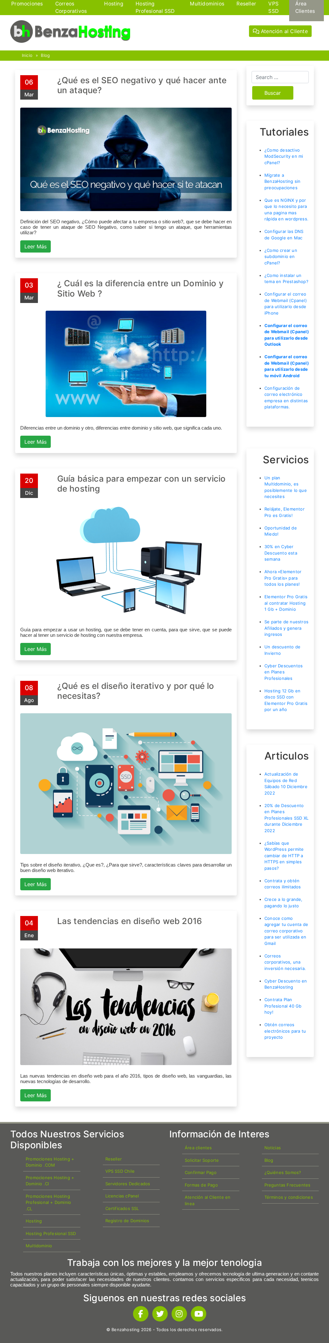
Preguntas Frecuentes (287, 1184)
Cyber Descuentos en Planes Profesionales (283, 672)
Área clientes (198, 1147)
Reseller (113, 1158)
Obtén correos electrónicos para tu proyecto (285, 1031)
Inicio (27, 55)
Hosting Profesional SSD (51, 1233)
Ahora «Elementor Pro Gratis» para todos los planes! (282, 578)
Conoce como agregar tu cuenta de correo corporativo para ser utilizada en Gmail (286, 931)
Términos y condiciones (288, 1197)
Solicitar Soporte (202, 1160)
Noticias (272, 1147)
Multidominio (39, 1245)
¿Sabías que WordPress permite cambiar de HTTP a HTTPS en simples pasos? (284, 855)
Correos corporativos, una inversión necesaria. (285, 962)
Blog (45, 55)
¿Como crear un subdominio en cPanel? (280, 256)
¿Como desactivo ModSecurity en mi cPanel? (283, 156)
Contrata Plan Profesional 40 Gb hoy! (282, 1006)
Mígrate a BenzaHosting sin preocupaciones (282, 181)
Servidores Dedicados (127, 1183)
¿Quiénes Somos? (282, 1172)
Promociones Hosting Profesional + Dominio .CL (48, 1202)
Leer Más (35, 246)
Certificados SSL (122, 1208)
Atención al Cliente (283, 31)
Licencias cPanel (122, 1195)
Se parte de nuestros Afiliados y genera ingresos (286, 628)
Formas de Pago (201, 1184)
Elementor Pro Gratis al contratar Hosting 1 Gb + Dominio (285, 603)
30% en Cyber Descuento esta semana (280, 553)
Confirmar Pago (201, 1172)
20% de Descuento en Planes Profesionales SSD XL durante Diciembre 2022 (286, 818)
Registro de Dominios (127, 1220)
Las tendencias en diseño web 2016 (129, 921)
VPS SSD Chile (120, 1171)
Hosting (34, 1220)
